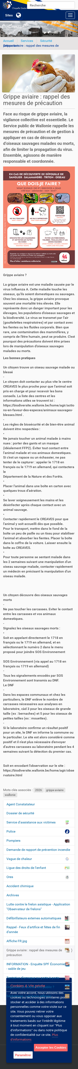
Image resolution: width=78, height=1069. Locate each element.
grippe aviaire (54, 790)
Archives (12, 895)
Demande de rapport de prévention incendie (38, 850)
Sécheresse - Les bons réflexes (28, 996)
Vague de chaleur (19, 859)
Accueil (8, 41)
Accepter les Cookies (50, 1047)
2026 (38, 790)
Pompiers (13, 841)
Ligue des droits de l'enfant (26, 868)
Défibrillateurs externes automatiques (33, 918)
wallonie (10, 794)
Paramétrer (23, 1055)
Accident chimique (19, 886)
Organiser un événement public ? (30, 987)
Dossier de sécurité (20, 813)
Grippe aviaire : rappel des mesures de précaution (34, 952)
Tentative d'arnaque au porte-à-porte (32, 978)
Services (27, 41)
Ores (9, 877)
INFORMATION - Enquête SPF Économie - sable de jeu (35, 966)
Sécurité (46, 41)
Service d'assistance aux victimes (31, 822)
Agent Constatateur (20, 804)
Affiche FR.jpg (16, 941)
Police (10, 831)
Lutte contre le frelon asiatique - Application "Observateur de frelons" (38, 906)
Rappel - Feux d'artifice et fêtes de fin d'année (33, 929)
